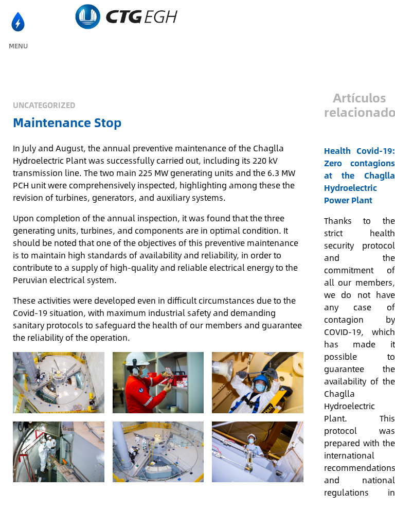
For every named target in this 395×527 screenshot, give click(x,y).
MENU (18, 46)
